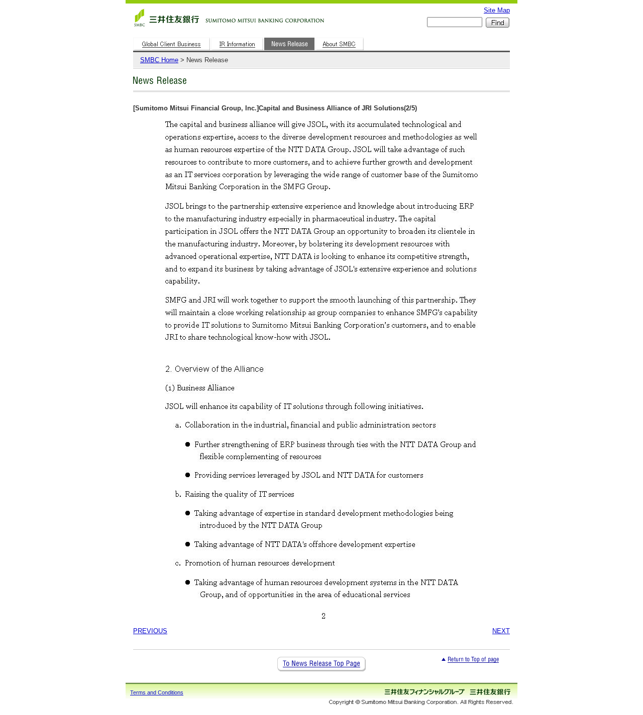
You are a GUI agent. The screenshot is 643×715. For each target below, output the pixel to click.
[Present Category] (289, 50)
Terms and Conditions (156, 692)
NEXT (501, 631)
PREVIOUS (150, 631)
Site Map (497, 10)
